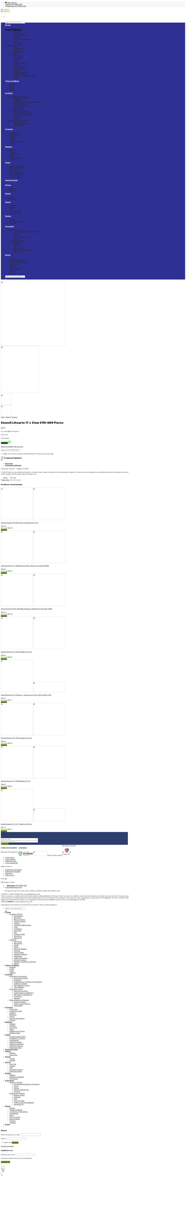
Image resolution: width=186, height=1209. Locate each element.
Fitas (15, 246)
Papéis (16, 59)
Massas (12, 258)
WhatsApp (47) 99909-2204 (16, 6)
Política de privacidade (12, 871)
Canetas (16, 37)
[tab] (68, 463)
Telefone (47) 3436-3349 (13, 4)
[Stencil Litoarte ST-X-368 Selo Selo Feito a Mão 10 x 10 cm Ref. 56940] (33, 562)
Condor (12, 197)
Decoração (13, 154)
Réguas (16, 78)
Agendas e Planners (20, 69)
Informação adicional (13, 465)
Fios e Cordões (19, 248)
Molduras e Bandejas (16, 221)
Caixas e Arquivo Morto (22, 124)
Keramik (12, 199)
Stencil (8, 202)
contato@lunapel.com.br (13, 887)
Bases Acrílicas (14, 269)
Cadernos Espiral (20, 36)
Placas (11, 156)
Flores (16, 233)
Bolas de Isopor (19, 242)
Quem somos (9, 857)
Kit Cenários (13, 223)
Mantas (16, 235)
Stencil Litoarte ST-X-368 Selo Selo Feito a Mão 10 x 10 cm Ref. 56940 (25, 566)
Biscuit (7, 255)
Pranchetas (18, 117)
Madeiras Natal (14, 159)
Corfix (11, 88)
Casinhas (12, 152)
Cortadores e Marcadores (18, 262)
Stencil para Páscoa (16, 211)
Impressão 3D (19, 252)
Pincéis (8, 194)
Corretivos (17, 45)
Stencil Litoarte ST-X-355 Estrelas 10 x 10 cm (16, 738)
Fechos (12, 140)
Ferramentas (13, 264)
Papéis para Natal (15, 177)
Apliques (12, 150)
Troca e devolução (11, 863)
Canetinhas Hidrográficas (22, 39)
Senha (3, 1138)
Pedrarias (17, 244)
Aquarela (12, 84)
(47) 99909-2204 (17, 885)
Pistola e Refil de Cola (21, 237)
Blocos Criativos (19, 34)
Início (3, 417)
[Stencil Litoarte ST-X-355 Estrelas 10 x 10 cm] (33, 734)
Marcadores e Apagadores (23, 115)
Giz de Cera (18, 50)
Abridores (12, 138)
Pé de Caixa (13, 132)
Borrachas (17, 32)
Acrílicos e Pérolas (15, 230)
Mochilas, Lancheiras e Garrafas (25, 76)
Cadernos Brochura (20, 72)
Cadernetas (18, 70)
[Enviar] (6, 279)
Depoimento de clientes (13, 870)
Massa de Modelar (20, 63)
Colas (16, 41)
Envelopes (17, 100)
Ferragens (9, 129)
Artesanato (9, 226)
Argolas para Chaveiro (17, 241)
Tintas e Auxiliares (12, 81)
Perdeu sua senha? (7, 1146)
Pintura (8, 185)
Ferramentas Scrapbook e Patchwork (27, 232)
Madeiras (8, 147)
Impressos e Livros (16, 109)
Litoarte (12, 207)
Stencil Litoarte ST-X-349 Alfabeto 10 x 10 (15, 781)
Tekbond (12, 90)
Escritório (9, 93)
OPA (11, 209)
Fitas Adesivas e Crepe (21, 106)
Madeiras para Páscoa (17, 157)
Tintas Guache (19, 67)
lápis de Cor (18, 52)
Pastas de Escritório (21, 111)
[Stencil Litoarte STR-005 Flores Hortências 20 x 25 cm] (33, 519)
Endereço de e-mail (8, 1155)
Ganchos (12, 136)
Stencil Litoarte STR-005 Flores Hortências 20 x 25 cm (19, 523)
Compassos (18, 43)
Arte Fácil (12, 205)
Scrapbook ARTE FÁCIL (17, 166)
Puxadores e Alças (15, 134)
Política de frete (10, 861)
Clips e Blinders (19, 107)
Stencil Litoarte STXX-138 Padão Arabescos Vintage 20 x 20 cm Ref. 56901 (26, 609)
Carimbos (12, 273)
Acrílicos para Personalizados (24, 250)
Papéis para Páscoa (16, 175)
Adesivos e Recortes (16, 173)
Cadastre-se (5, 1162)
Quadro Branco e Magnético (24, 113)
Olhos (11, 266)
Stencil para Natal (15, 213)
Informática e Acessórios (18, 96)
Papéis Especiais (11, 180)
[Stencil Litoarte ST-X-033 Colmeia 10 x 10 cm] (33, 648)
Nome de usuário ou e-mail (10, 1135)
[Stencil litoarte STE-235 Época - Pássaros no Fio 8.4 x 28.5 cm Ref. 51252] (33, 691)
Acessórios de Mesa (21, 98)
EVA (15, 47)
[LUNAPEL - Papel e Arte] (5, 10)
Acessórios (13, 190)
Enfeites (12, 143)
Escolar (8, 25)
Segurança (8, 873)
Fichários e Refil (19, 48)
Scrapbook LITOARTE (17, 168)
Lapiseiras (12, 54)
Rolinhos (12, 188)
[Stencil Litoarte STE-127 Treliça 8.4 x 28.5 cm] (33, 821)
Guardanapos (14, 170)
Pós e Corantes (14, 267)
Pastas (16, 61)
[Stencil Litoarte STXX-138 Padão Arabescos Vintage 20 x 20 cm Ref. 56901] (33, 605)
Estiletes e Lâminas (20, 104)
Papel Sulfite (18, 126)
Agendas (17, 118)
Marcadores (18, 58)
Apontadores (18, 30)
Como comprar (10, 859)
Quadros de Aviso (20, 122)
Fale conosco (9, 875)
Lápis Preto (18, 56)
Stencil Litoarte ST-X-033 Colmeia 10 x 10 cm (16, 652)
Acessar (15, 1142)
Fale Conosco (12, 2)
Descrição (9, 463)
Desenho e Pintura (16, 28)
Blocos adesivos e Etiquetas (19, 120)
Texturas (12, 271)
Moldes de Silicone (15, 260)
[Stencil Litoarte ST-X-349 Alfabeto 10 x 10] (33, 778)
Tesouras (17, 65)
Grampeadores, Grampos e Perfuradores (28, 102)
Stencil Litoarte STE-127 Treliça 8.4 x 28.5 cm (16, 824)
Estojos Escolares (20, 74)
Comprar (4, 443)
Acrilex (11, 86)
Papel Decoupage (15, 171)
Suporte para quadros (17, 142)
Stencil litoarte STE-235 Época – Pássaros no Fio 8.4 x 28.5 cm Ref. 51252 (26, 695)
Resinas (8, 216)
